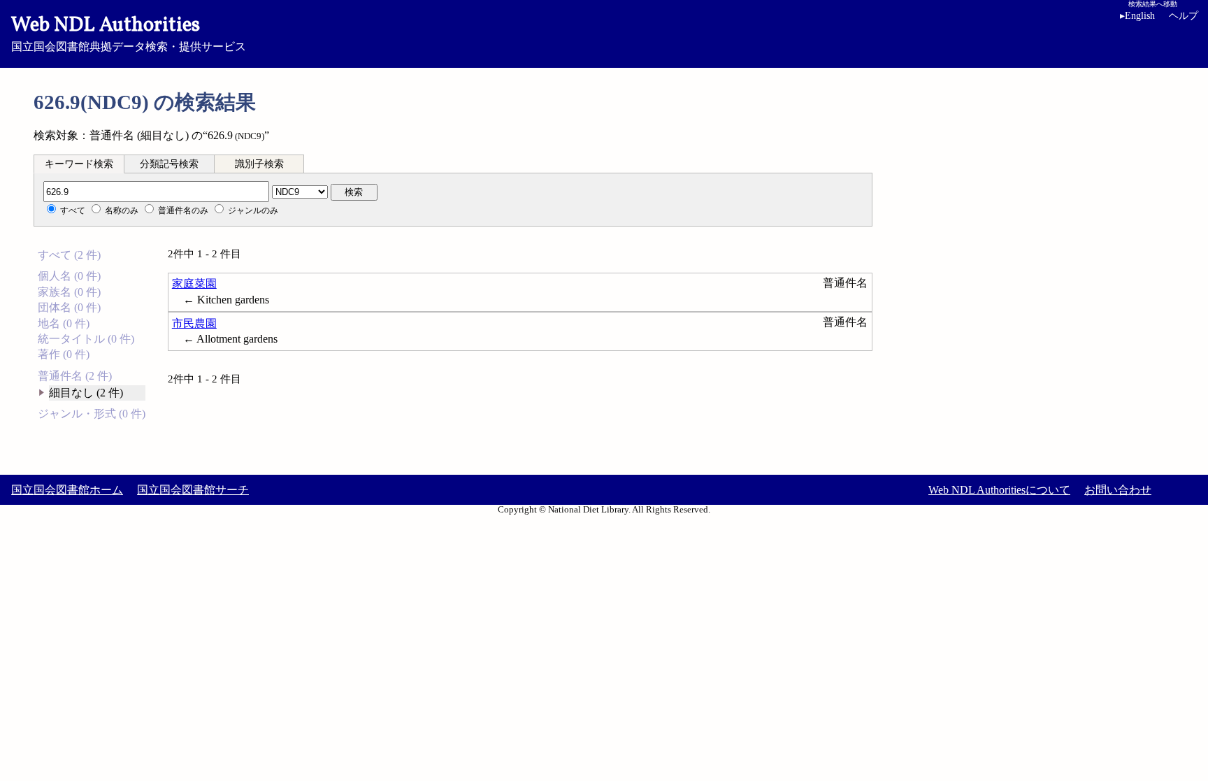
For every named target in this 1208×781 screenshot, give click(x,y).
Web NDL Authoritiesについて (999, 490)
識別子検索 (259, 164)
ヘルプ (1183, 15)
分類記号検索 (169, 164)
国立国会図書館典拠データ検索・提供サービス (128, 32)
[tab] (79, 164)
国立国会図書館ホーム (67, 490)
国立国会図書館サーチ (193, 490)
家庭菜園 (194, 283)
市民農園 (194, 323)
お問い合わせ (1117, 490)
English (1137, 15)
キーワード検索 (79, 164)
